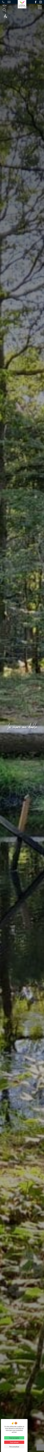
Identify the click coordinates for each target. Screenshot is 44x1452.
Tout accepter (14, 1438)
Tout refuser (14, 1442)
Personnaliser (14, 1447)
